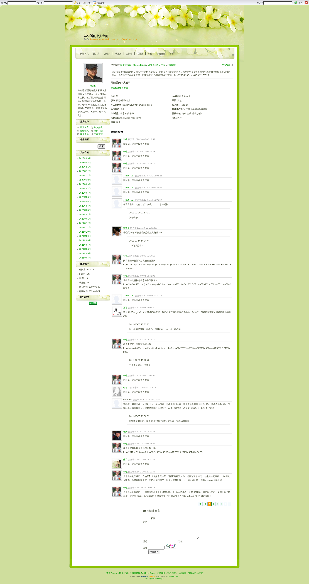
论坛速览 (160, 53)
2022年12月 (85, 171)
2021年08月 (85, 240)
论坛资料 (84, 134)
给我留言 (84, 127)
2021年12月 (85, 223)
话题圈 (140, 53)
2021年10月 (85, 232)
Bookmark (88, 39)
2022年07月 (85, 193)
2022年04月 (85, 206)
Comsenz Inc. (173, 576)
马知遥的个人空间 (156, 65)
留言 (172, 53)
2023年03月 (85, 158)
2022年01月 (85, 219)
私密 (153, 518)
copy (85, 39)
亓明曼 (126, 228)
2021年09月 (85, 236)
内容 (145, 522)
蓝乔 (125, 459)
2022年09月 (85, 184)
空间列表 (171, 573)
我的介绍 (98, 131)
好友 (150, 53)
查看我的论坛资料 (119, 88)
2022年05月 (85, 201)
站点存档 (182, 573)
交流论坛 (161, 573)
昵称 (145, 541)
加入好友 (98, 127)
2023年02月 (85, 162)
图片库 (96, 53)
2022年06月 (85, 197)
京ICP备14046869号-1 (154, 579)
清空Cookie (111, 573)
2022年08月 (85, 188)
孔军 (125, 307)
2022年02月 (85, 214)
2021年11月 (85, 227)
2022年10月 (85, 180)
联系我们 (123, 573)
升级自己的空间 (195, 573)
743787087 (128, 175)
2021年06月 (85, 249)
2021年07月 (85, 245)
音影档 (129, 53)
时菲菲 (126, 387)
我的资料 (172, 65)
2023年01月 (85, 167)
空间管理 (226, 65)
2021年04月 (85, 258)
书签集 (118, 53)
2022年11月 (85, 175)
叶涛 (125, 431)
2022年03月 (85, 210)
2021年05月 (85, 253)
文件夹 (107, 53)
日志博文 (84, 53)
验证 (145, 547)
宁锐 (125, 139)
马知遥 (92, 86)
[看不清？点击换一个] (170, 546)
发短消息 (84, 131)
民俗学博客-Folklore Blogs (133, 65)
